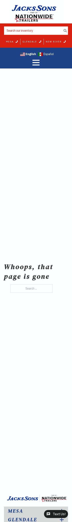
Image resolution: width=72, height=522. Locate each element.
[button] (36, 511)
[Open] (36, 62)
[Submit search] (65, 30)
